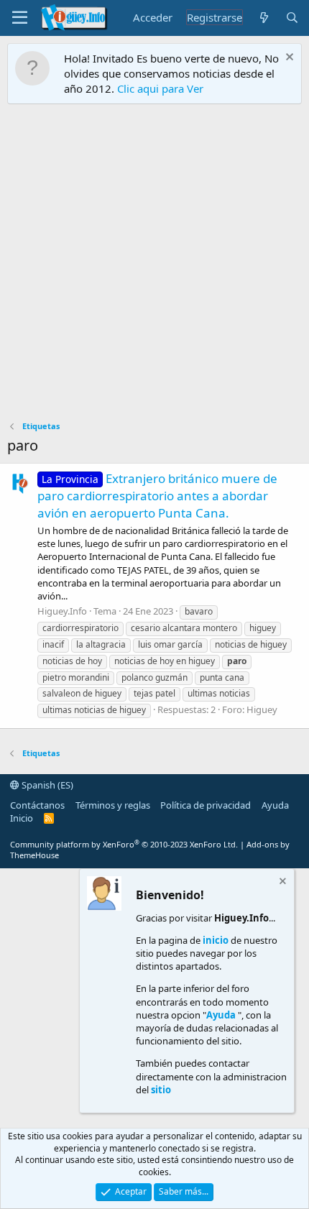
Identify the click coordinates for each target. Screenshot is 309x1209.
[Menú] (20, 18)
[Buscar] (292, 17)
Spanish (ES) (46, 784)
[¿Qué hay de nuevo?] (263, 17)
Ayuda (275, 805)
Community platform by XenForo (124, 844)
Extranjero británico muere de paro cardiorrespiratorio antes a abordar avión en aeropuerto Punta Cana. (157, 495)
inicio (216, 940)
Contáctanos (37, 805)
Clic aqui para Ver (160, 88)
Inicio (21, 818)
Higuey (261, 709)
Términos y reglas (112, 805)
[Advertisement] (154, 265)
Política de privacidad (205, 805)
